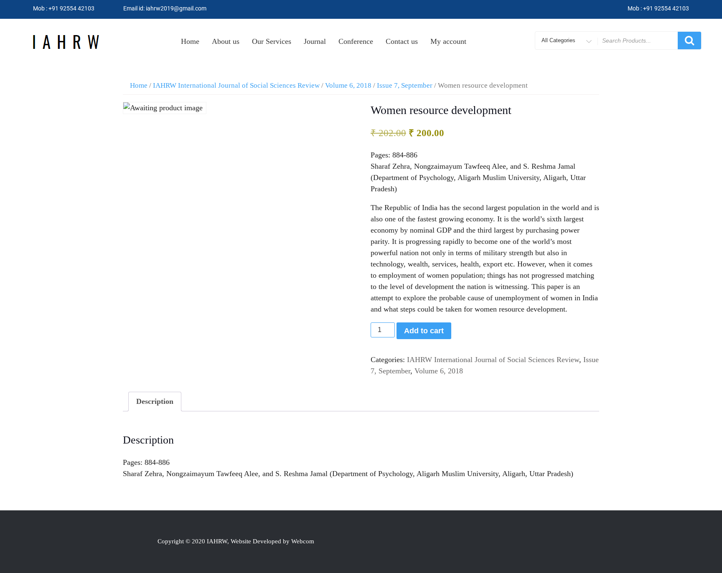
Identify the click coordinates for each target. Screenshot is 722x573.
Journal (315, 41)
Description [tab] (154, 401)
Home (190, 41)
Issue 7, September (404, 85)
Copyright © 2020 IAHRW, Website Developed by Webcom (236, 541)
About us (225, 41)
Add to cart (424, 331)
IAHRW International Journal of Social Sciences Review (236, 85)
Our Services (271, 41)
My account (448, 41)
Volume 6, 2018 (348, 85)
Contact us (402, 41)
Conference (355, 41)
